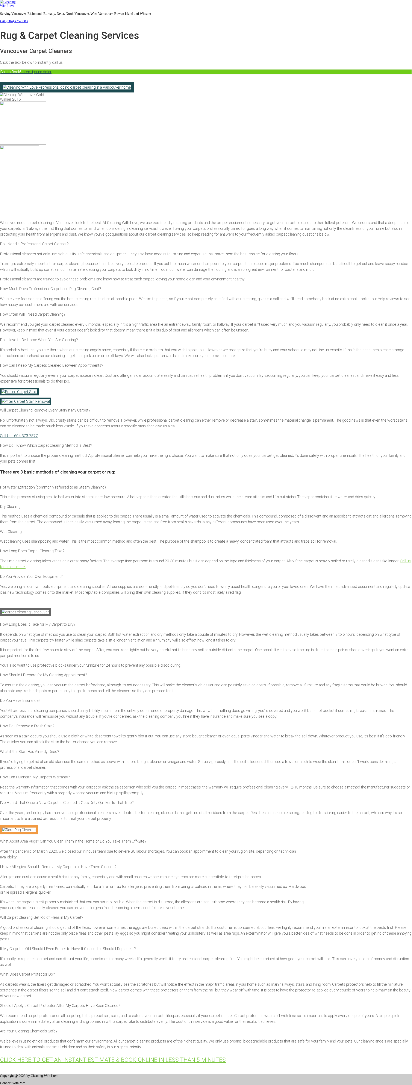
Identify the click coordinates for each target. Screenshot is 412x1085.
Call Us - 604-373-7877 (19, 435)
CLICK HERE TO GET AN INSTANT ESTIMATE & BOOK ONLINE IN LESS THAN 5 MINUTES (113, 1059)
